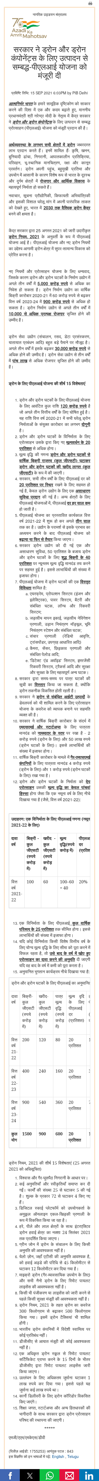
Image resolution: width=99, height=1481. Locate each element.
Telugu (73, 1456)
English (58, 1456)
